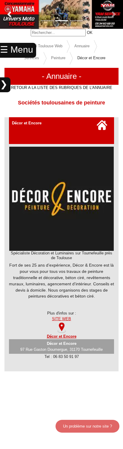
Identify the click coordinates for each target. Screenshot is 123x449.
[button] (9, 14)
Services (31, 58)
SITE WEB (61, 319)
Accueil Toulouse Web (43, 46)
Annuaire (82, 46)
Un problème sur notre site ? (87, 426)
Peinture (58, 58)
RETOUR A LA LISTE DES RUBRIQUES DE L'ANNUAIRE (61, 87)
